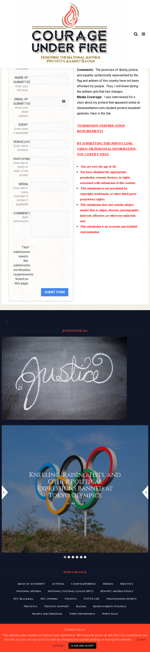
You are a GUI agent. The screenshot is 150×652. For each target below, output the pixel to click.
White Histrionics (82, 614)
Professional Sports (121, 599)
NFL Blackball (23, 599)
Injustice (126, 584)
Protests (30, 606)
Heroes (108, 584)
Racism (81, 606)
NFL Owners (49, 599)
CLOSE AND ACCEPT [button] (82, 645)
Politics (71, 599)
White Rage (110, 614)
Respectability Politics (109, 606)
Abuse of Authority (31, 584)
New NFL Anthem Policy (116, 591)
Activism (58, 584)
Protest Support (56, 606)
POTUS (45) (91, 599)
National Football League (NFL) (70, 591)
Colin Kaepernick (83, 584)
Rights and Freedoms (47, 614)
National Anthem (29, 591)
